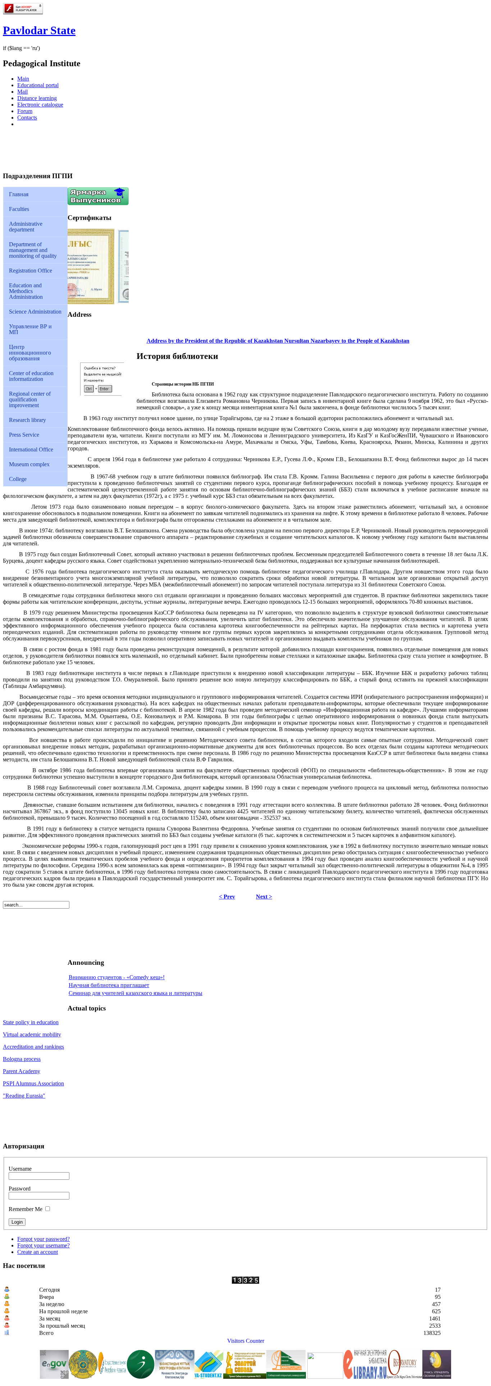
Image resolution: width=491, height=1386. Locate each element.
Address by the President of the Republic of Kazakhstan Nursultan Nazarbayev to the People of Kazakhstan (278, 341)
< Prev (227, 897)
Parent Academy (21, 1071)
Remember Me (25, 1209)
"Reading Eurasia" (24, 1096)
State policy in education (31, 1022)
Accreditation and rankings (33, 1047)
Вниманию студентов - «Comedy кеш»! (117, 977)
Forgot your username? (43, 1245)
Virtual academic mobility (32, 1034)
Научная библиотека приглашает (109, 985)
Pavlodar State (39, 30)
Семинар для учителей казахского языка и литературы (135, 993)
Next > (264, 897)
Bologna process (22, 1059)
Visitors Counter (245, 1341)
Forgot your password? (43, 1239)
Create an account (37, 1252)
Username (20, 1169)
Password (20, 1188)
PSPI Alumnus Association (33, 1083)
